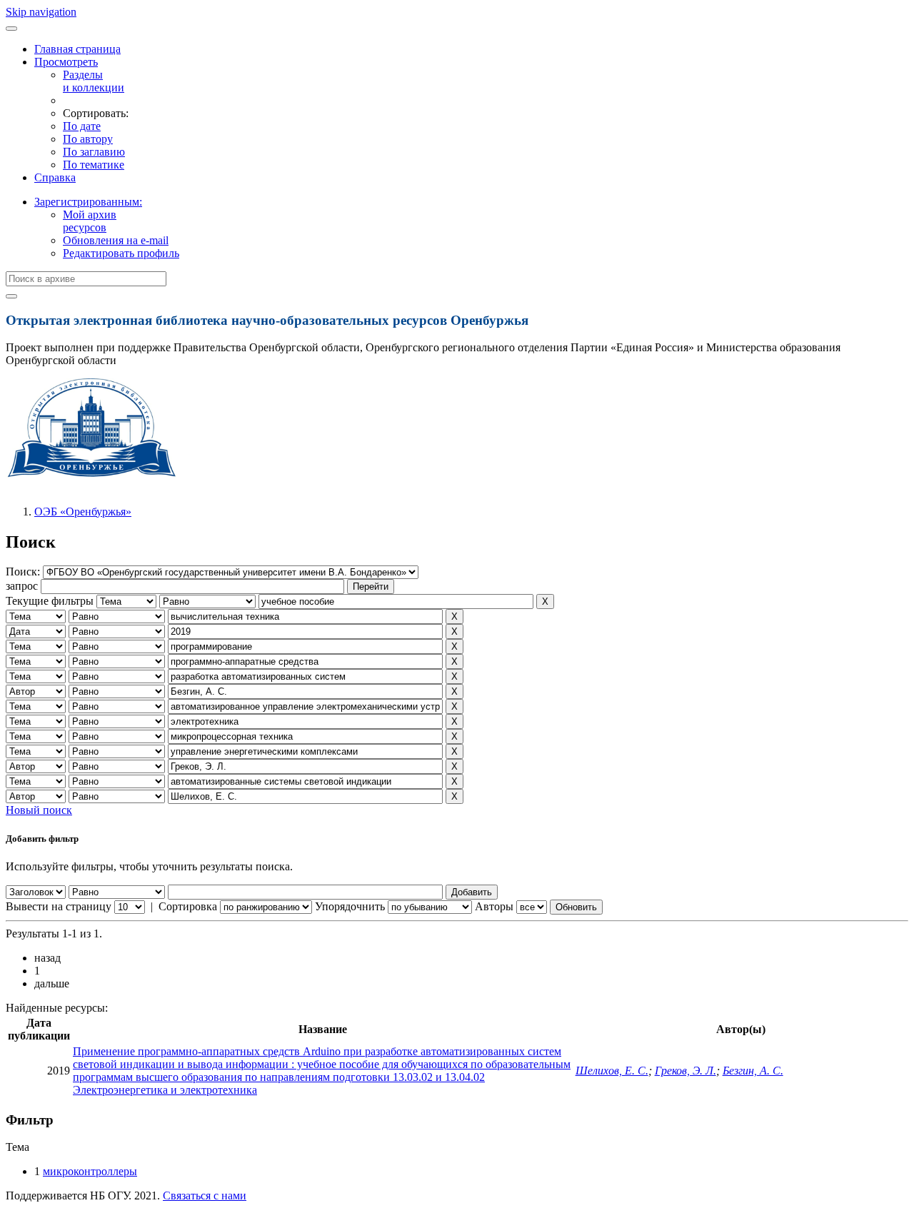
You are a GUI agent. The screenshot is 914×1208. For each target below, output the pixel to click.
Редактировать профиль (121, 253)
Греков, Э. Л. (685, 1070)
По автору (88, 139)
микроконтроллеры (90, 1171)
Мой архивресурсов (89, 220)
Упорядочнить (350, 906)
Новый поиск (39, 810)
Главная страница (77, 49)
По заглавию (94, 152)
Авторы (494, 906)
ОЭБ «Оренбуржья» (82, 511)
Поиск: (24, 571)
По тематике (93, 164)
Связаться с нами (204, 1195)
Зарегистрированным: (88, 202)
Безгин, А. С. (753, 1070)
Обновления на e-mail (116, 240)
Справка (55, 177)
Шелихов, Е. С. (612, 1070)
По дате (82, 126)
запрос (22, 586)
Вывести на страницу (58, 906)
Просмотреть (66, 62)
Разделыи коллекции (93, 81)
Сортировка (188, 906)
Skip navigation (41, 12)
